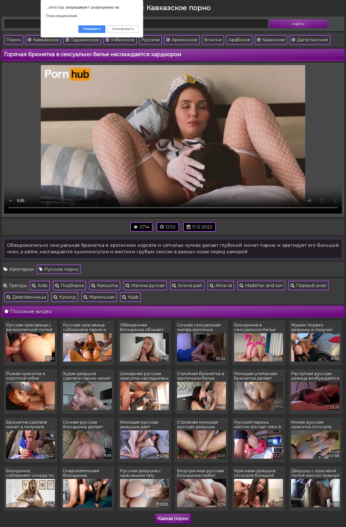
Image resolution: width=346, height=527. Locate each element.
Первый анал (311, 285)
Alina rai (223, 285)
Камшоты (107, 285)
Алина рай (189, 285)
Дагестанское (312, 39)
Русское (150, 39)
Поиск (13, 39)
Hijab (133, 297)
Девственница (28, 297)
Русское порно (60, 269)
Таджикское (84, 39)
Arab (42, 285)
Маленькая (101, 297)
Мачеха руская (147, 285)
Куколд (67, 297)
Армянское (184, 39)
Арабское (239, 39)
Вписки (213, 39)
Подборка (72, 285)
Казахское (273, 39)
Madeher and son (263, 285)
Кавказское (45, 39)
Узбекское (122, 39)
